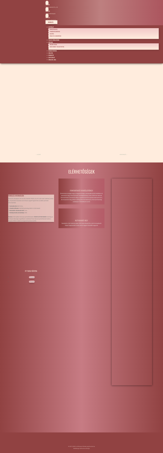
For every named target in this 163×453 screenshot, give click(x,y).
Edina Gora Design (85, 448)
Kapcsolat (51, 57)
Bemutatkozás (53, 29)
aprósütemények (41, 71)
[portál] (131, 333)
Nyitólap (51, 27)
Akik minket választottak (57, 47)
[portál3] (131, 281)
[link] (36, 147)
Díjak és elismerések (55, 36)
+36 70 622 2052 (19, 236)
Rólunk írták (53, 44)
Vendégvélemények (55, 31)
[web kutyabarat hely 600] (131, 384)
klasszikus (122, 85)
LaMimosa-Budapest (51, 20)
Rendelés (51, 22)
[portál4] (131, 229)
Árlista (50, 53)
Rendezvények (52, 51)
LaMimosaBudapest (50, 14)
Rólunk (50, 42)
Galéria (52, 34)
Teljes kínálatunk (53, 40)
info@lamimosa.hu (18, 240)
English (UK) (52, 60)
